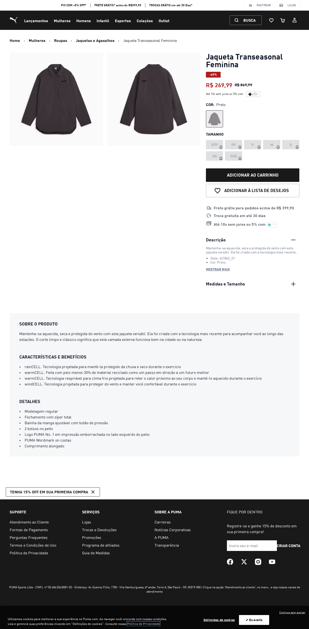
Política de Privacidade (143, 624)
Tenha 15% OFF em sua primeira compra (49, 492)
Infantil (103, 20)
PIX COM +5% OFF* (73, 5)
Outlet (164, 20)
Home (15, 40)
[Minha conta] (294, 20)
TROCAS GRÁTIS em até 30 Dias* (170, 5)
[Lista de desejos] (271, 20)
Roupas (60, 40)
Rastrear (264, 5)
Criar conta (288, 545)
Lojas (292, 5)
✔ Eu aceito (254, 620)
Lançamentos (36, 20)
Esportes (123, 20)
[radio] (214, 118)
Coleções (145, 20)
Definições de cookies (219, 620)
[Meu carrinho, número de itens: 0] (283, 20)
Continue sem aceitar (292, 612)
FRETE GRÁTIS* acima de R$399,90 (117, 5)
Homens (83, 20)
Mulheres (62, 20)
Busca (249, 20)
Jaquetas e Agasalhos (95, 40)
